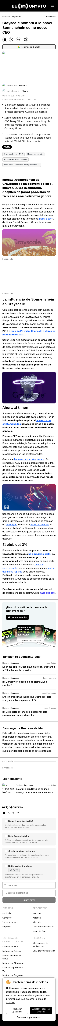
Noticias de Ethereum (12, 963)
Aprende (37, 917)
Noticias (6, 16)
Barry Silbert (46, 218)
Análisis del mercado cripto (12, 957)
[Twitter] (11, 39)
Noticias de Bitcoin (11, 951)
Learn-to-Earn (39, 931)
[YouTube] (4, 39)
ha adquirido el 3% (40, 554)
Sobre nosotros (10, 922)
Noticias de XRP (10, 946)
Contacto (7, 917)
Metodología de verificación (40, 945)
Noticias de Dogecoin (12, 975)
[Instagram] (25, 39)
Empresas (16, 16)
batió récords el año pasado (29, 459)
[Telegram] (18, 39)
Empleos (6, 926)
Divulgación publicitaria (44, 950)
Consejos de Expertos (43, 926)
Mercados (37, 922)
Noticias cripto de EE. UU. (12, 969)
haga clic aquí (47, 592)
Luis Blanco (23, 91)
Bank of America (39, 524)
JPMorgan (11, 524)
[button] (29, 824)
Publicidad (7, 913)
